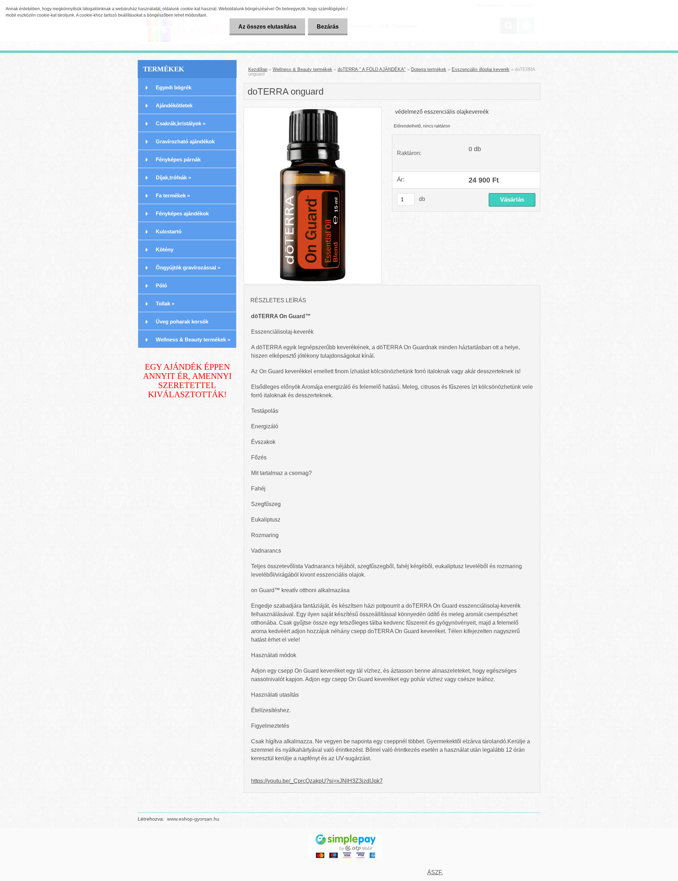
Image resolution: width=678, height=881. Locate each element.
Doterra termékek (428, 69)
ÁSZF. (435, 872)
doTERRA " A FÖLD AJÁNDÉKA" (372, 69)
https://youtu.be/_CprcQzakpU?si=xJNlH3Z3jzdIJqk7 (317, 781)
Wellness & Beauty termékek (302, 69)
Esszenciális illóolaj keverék (481, 69)
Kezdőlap (257, 69)
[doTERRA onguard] (312, 195)
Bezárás (328, 27)
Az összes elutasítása (267, 27)
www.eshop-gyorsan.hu (193, 819)
